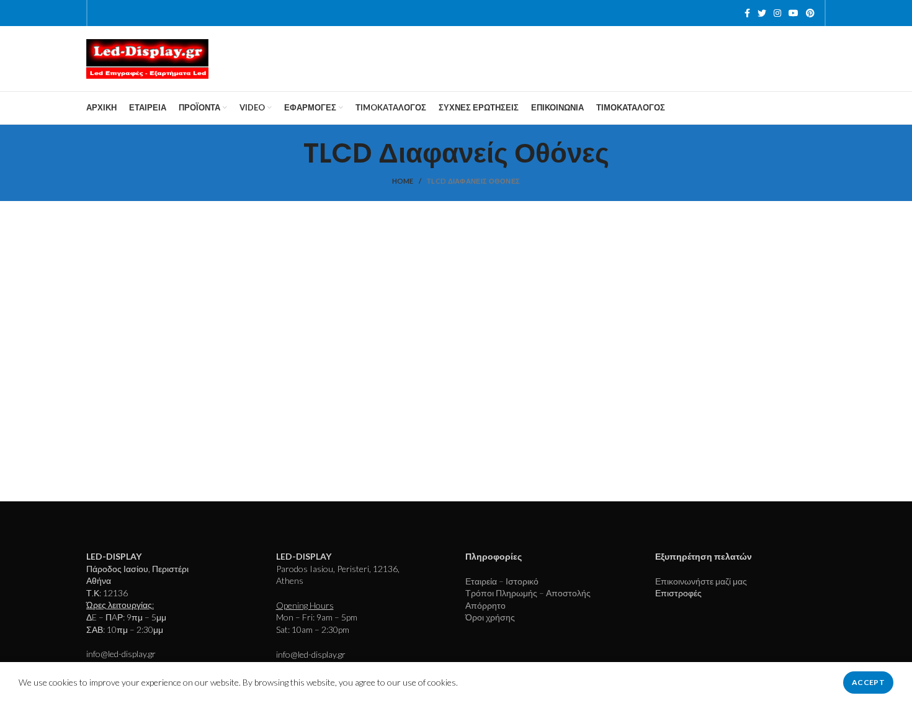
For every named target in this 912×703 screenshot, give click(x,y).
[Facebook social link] (747, 13)
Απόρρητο (485, 605)
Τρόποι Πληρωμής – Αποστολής (528, 593)
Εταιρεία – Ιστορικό (502, 581)
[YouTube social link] (793, 13)
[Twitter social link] (762, 13)
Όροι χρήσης (490, 617)
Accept (868, 682)
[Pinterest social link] (810, 13)
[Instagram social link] (777, 13)
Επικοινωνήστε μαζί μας (701, 581)
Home (403, 181)
